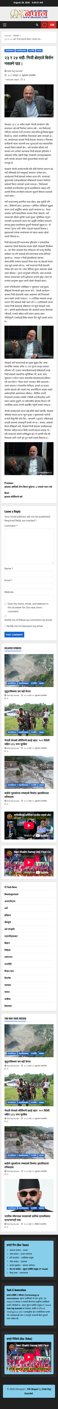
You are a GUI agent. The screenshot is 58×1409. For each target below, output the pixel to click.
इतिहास (7, 915)
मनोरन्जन (8, 957)
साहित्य (7, 999)
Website (9, 592)
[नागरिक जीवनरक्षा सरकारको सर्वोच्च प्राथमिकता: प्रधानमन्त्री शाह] (29, 1195)
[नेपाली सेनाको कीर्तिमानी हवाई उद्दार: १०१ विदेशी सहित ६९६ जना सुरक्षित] (29, 719)
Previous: (28, 485)
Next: (13, 494)
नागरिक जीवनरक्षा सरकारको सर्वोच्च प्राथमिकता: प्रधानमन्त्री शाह (27, 1218)
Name (8, 568)
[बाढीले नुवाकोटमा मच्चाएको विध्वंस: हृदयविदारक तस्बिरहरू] (29, 772)
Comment (11, 525)
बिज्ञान (7, 943)
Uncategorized (11, 894)
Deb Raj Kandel (14, 71)
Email (8, 580)
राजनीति (31, 50)
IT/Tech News (10, 887)
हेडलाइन (8, 1005)
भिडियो (7, 950)
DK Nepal (32, 1389)
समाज (7, 992)
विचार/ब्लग (9, 971)
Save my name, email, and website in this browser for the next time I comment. (28, 607)
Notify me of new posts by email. (25, 626)
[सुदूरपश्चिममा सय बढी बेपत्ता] (29, 670)
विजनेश (7, 978)
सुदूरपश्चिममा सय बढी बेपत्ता (17, 691)
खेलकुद (7, 922)
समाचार (39, 50)
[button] (4, 25)
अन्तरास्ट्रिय (9, 50)
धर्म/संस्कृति (9, 929)
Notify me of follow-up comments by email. (28, 620)
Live (52, 25)
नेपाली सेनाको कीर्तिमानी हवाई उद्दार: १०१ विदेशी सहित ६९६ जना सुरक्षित (27, 742)
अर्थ (6, 908)
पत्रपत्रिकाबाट (21, 50)
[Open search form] (37, 25)
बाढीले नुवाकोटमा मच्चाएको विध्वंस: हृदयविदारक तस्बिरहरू (26, 795)
